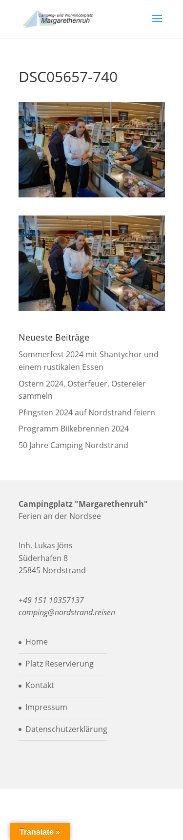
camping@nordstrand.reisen (67, 612)
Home (36, 641)
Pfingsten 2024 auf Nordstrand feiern (87, 412)
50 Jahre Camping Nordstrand (73, 445)
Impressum (46, 707)
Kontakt (39, 685)
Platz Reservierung (59, 663)
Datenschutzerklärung (66, 729)
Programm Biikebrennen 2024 (74, 428)
